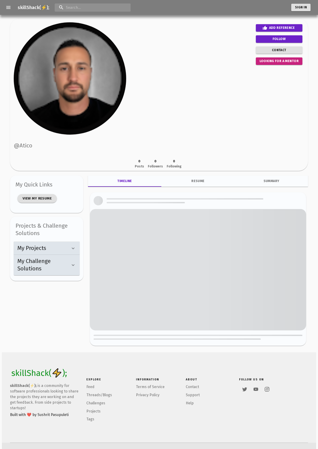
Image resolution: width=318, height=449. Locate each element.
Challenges (95, 403)
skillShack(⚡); (33, 7)
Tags (90, 419)
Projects (93, 411)
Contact (192, 387)
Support (193, 395)
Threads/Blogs (99, 395)
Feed (90, 387)
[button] (47, 248)
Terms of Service (150, 387)
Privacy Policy (147, 395)
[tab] (124, 181)
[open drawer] (8, 7)
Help (190, 403)
